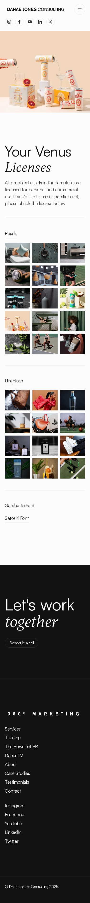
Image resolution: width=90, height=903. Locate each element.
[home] (36, 9)
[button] (79, 9)
